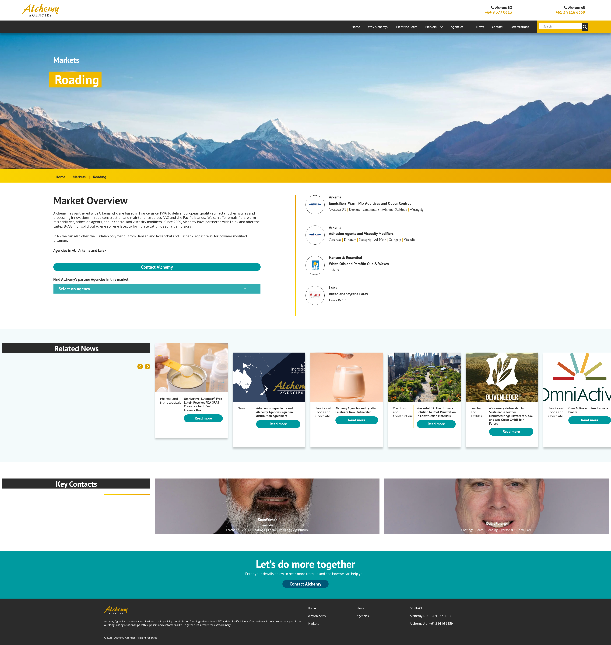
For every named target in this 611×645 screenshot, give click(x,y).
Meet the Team (406, 27)
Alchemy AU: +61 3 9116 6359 (431, 623)
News (480, 27)
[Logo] (40, 10)
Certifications (519, 27)
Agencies (457, 27)
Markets (431, 27)
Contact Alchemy (157, 267)
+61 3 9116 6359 (570, 12)
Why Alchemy (317, 616)
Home (356, 27)
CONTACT (416, 608)
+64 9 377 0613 (498, 12)
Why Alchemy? (378, 27)
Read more (203, 418)
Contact (497, 27)
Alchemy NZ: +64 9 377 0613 (430, 616)
